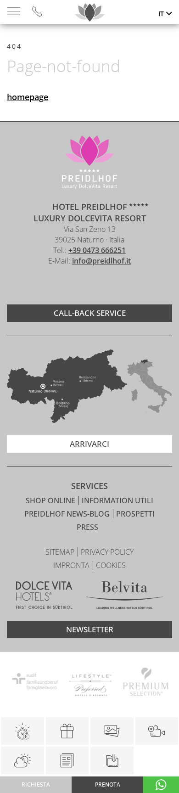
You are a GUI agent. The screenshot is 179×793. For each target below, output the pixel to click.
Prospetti (135, 514)
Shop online (51, 500)
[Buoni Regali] (67, 731)
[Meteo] (22, 760)
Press (87, 527)
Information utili (117, 500)
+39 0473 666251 (97, 250)
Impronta (72, 565)
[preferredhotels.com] (89, 683)
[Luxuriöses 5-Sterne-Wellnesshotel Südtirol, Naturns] (75, 285)
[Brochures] (67, 760)
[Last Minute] (22, 731)
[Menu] (13, 11)
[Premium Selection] (144, 683)
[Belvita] (125, 596)
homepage (27, 96)
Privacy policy (107, 552)
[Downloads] (112, 760)
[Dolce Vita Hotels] (44, 596)
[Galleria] (112, 731)
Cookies (111, 565)
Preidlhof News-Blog (68, 514)
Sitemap (60, 552)
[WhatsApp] (161, 784)
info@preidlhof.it (101, 261)
